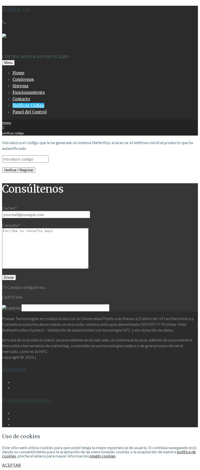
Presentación (24, 424)
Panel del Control (29, 111)
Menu (8, 63)
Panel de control (26, 387)
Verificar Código (28, 105)
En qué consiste (26, 412)
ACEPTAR (11, 464)
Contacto (21, 98)
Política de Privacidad (56, 357)
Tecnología (22, 382)
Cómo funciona (26, 418)
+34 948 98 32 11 (22, 22)
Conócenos (23, 79)
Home (18, 72)
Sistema (20, 85)
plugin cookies (103, 455)
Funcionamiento (28, 92)
